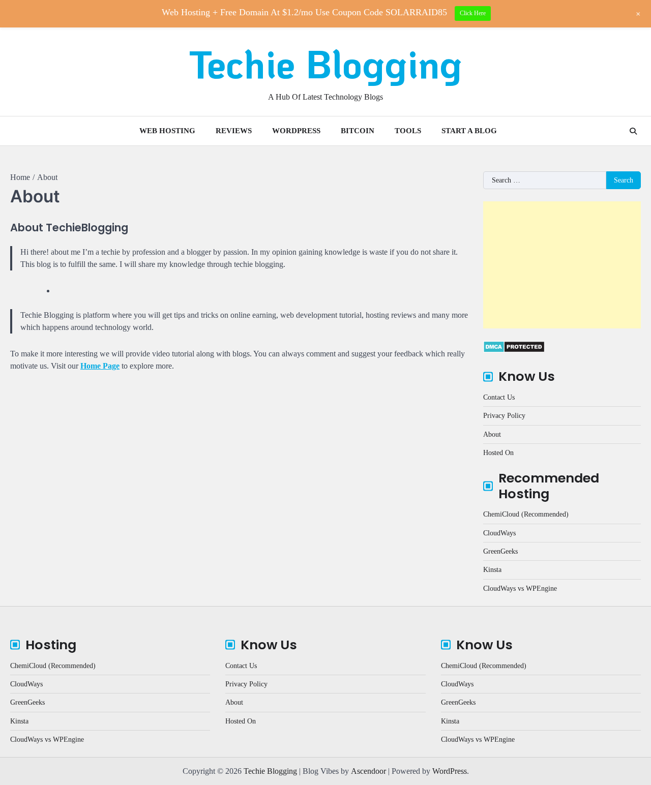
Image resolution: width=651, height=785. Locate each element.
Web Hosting (167, 131)
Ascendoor (368, 771)
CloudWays (499, 533)
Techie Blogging (325, 63)
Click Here (473, 13)
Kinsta (492, 569)
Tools (408, 131)
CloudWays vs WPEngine (520, 588)
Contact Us (499, 397)
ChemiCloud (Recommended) (526, 514)
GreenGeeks (500, 551)
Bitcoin (357, 131)
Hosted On (498, 452)
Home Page (100, 365)
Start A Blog (469, 131)
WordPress (296, 131)
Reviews (234, 131)
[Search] (633, 131)
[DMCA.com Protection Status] (514, 350)
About (492, 434)
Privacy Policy (504, 415)
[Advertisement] (562, 264)
